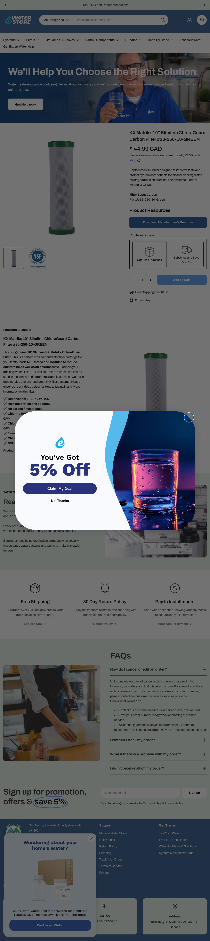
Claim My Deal (59, 489)
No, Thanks (60, 501)
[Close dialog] (189, 417)
